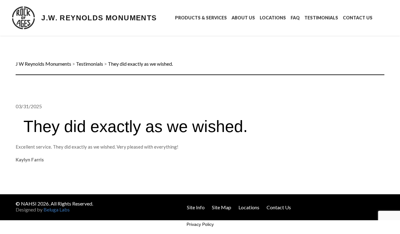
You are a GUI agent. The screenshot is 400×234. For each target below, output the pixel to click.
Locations (273, 18)
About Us (243, 18)
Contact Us (357, 18)
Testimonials (321, 18)
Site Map (221, 207)
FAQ (295, 18)
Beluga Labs (56, 209)
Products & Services (201, 18)
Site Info (196, 207)
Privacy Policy (200, 224)
